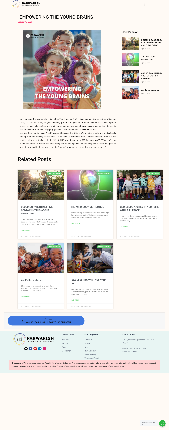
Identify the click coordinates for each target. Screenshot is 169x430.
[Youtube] (35, 348)
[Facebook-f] (30, 348)
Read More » (25, 230)
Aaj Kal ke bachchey (150, 90)
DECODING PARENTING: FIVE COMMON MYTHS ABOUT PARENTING (151, 42)
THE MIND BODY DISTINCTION (87, 207)
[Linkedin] (40, 348)
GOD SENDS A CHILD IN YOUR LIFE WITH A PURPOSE (151, 75)
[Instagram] (44, 348)
